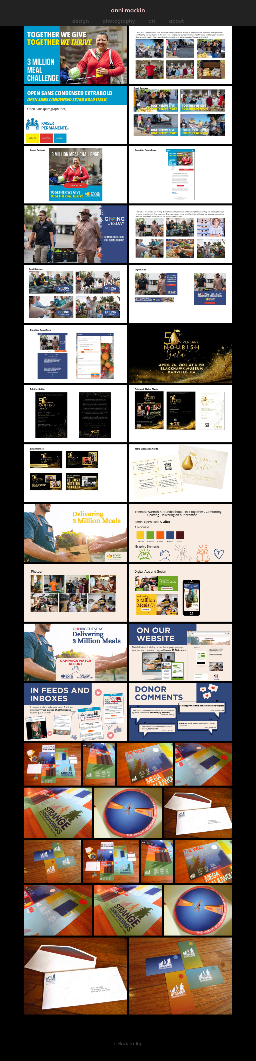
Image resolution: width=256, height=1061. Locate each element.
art (152, 21)
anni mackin (128, 10)
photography (118, 21)
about (176, 21)
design (80, 21)
